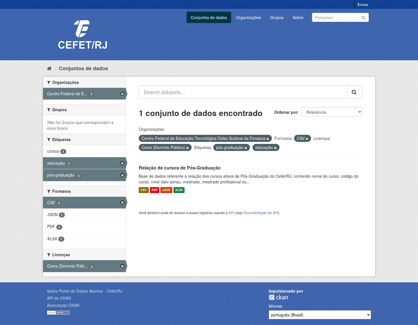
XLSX (179, 190)
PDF (155, 190)
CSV (143, 190)
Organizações (248, 17)
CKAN (278, 297)
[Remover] (267, 138)
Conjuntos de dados (209, 17)
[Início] (49, 68)
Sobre (298, 17)
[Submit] (363, 17)
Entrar (362, 4)
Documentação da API (260, 212)
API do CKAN (59, 298)
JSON (166, 190)
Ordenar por (285, 112)
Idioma (275, 306)
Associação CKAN (63, 305)
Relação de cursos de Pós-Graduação (180, 167)
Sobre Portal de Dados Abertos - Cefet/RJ (84, 291)
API (231, 212)
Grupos (277, 17)
